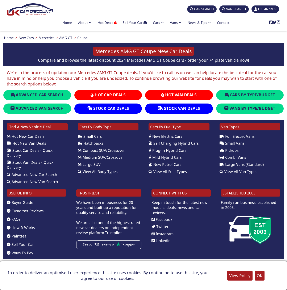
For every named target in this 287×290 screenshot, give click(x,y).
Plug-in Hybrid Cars (168, 150)
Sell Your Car (133, 22)
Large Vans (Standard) (244, 164)
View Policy (239, 275)
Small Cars (92, 136)
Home (67, 22)
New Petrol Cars (166, 164)
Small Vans (234, 143)
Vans (174, 22)
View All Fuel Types (169, 171)
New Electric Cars (166, 136)
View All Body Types (99, 171)
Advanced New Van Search (34, 181)
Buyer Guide (22, 202)
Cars (157, 22)
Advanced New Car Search (34, 174)
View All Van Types (240, 171)
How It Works (23, 227)
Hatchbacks (92, 143)
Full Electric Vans (239, 136)
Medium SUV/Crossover (103, 157)
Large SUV (91, 164)
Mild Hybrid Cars (166, 157)
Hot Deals (106, 22)
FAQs (15, 219)
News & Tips (198, 22)
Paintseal (19, 236)
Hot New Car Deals (27, 136)
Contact (223, 22)
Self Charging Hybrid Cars (175, 143)
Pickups (231, 150)
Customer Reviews (27, 210)
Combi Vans (235, 157)
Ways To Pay (22, 252)
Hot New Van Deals (28, 143)
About (83, 22)
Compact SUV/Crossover (103, 150)
